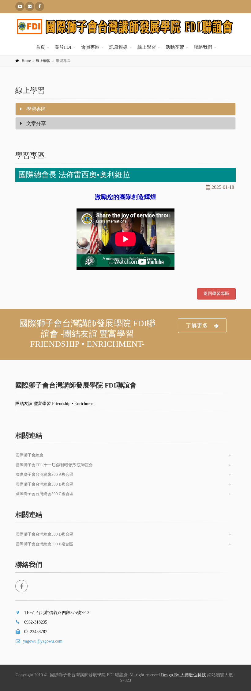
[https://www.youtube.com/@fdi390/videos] (19, 6)
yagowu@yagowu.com (42, 641)
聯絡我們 (203, 47)
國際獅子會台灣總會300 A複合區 (44, 474)
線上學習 (146, 47)
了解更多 (197, 326)
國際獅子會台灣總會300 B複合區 (44, 484)
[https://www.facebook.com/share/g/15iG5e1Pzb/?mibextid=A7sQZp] (39, 6)
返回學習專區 (216, 293)
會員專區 (90, 47)
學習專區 (35, 109)
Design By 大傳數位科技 (183, 675)
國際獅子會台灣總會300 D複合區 (44, 534)
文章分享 (35, 123)
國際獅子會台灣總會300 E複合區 (44, 544)
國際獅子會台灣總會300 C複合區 (44, 493)
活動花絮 (175, 47)
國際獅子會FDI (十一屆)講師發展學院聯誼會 (54, 465)
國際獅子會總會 (29, 455)
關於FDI (63, 47)
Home (26, 61)
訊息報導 (118, 47)
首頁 (40, 47)
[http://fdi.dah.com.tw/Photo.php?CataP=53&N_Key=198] (29, 6)
